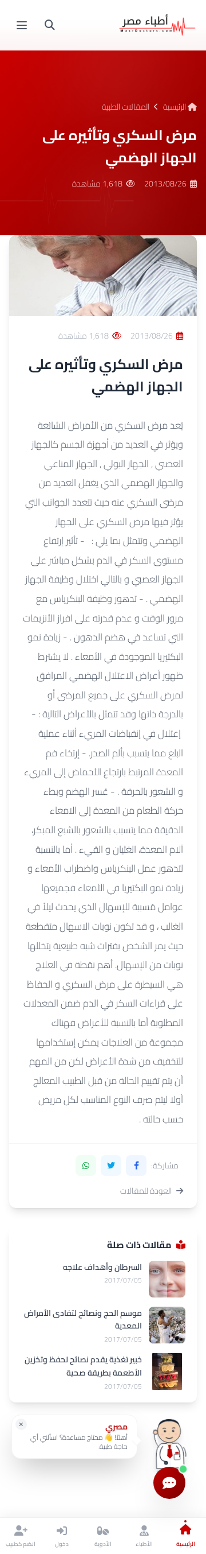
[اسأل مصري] (169, 1441)
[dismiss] (21, 1424)
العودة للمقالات (146, 1190)
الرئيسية (175, 106)
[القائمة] (21, 25)
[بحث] (50, 25)
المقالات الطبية (125, 106)
